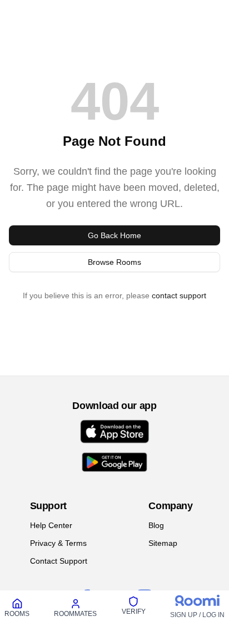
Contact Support (58, 560)
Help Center (51, 525)
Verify (134, 611)
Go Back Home (114, 235)
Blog (156, 525)
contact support (179, 295)
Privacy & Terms (58, 543)
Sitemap (162, 543)
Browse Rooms (114, 262)
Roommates (75, 614)
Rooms (16, 614)
